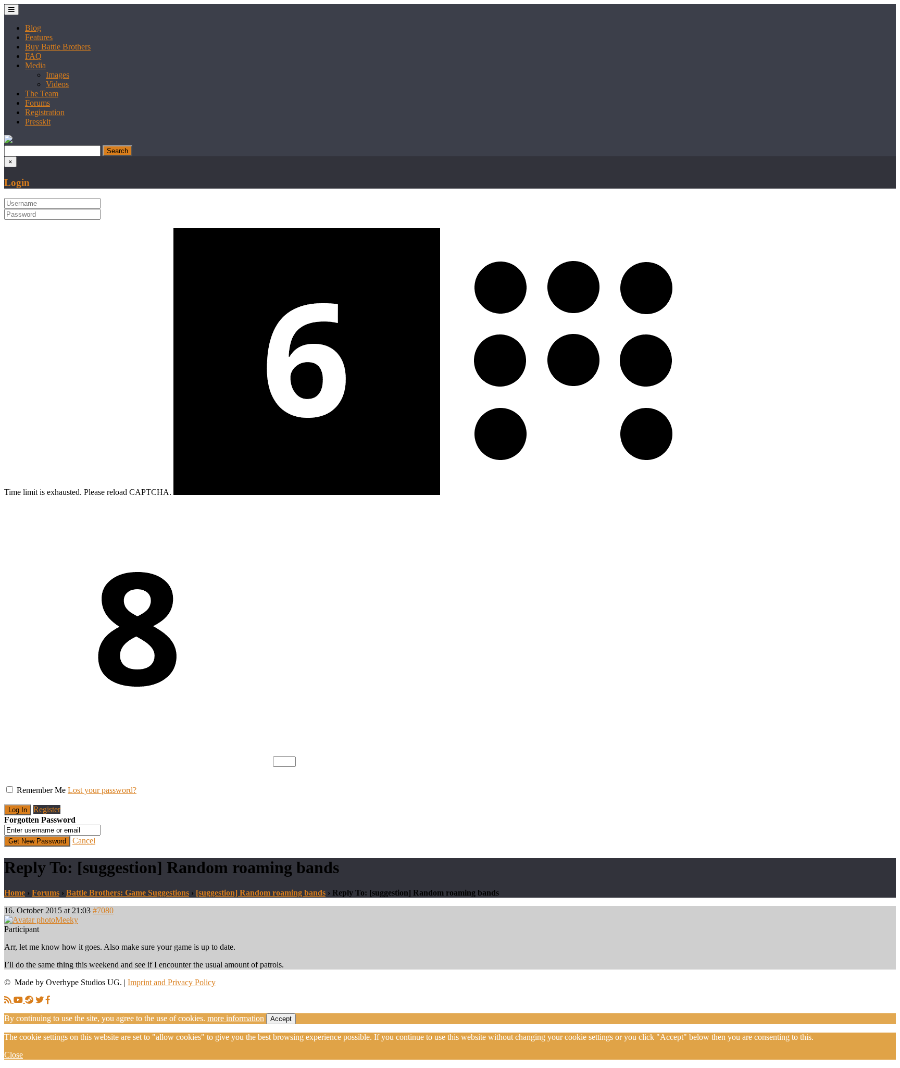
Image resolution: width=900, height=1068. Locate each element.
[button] (8, 140)
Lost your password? (102, 790)
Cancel (83, 840)
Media (35, 65)
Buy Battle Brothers (58, 46)
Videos (57, 84)
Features (39, 37)
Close (13, 1054)
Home (14, 892)
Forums (37, 102)
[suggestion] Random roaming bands (261, 892)
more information (235, 1018)
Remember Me (41, 790)
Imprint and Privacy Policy (172, 982)
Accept (281, 1019)
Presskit (38, 121)
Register (46, 809)
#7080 (103, 910)
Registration (45, 112)
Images (57, 74)
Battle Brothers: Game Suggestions (127, 892)
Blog (33, 27)
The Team (41, 93)
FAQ (33, 56)
